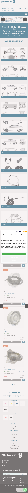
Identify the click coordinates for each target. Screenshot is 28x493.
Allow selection (14, 257)
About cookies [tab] (14, 234)
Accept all (14, 254)
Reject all (14, 260)
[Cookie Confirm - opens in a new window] (21, 231)
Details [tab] (23, 234)
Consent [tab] (5, 234)
